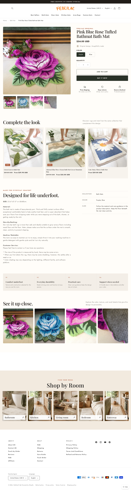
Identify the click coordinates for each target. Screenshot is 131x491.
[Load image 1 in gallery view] (10, 102)
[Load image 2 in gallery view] (23, 102)
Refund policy (40, 485)
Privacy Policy (71, 445)
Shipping (40, 448)
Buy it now (102, 78)
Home (5, 20)
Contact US (12, 448)
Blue (90, 54)
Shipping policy (71, 485)
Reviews (11, 454)
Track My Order (14, 451)
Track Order (41, 458)
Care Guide (41, 454)
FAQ (10, 458)
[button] (12, 8)
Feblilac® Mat (17, 485)
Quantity (81, 61)
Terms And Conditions (74, 451)
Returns (40, 451)
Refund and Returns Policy (76, 454)
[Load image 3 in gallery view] (37, 102)
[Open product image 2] (50, 326)
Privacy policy (50, 485)
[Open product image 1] (18, 326)
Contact (40, 461)
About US (11, 445)
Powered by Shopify (28, 485)
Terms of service (60, 485)
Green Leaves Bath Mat (12, 170)
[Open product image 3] (81, 326)
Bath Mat (12, 20)
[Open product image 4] (113, 326)
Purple (81, 54)
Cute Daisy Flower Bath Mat (98, 170)
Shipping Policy (72, 448)
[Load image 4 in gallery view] (50, 102)
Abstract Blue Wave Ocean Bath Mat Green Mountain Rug (64, 171)
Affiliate (11, 461)
